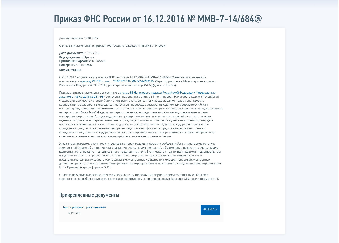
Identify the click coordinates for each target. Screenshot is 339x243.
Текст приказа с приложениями (84, 207)
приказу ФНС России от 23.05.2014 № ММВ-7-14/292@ (116, 81)
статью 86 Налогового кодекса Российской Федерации (157, 92)
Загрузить (210, 209)
